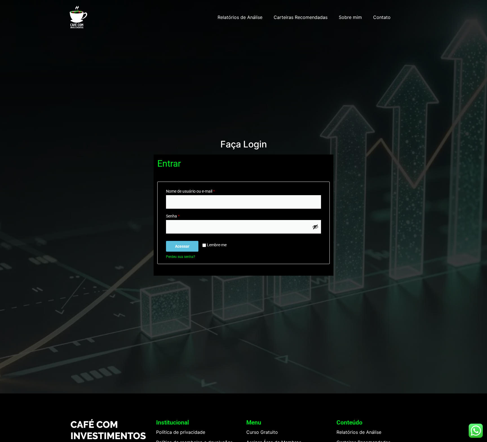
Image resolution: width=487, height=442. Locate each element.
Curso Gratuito (262, 432)
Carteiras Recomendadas (300, 17)
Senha (182, 215)
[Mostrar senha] (315, 227)
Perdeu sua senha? (180, 257)
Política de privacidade (180, 432)
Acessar (182, 246)
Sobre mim (350, 17)
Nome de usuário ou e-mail (200, 190)
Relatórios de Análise (240, 17)
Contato (382, 17)
